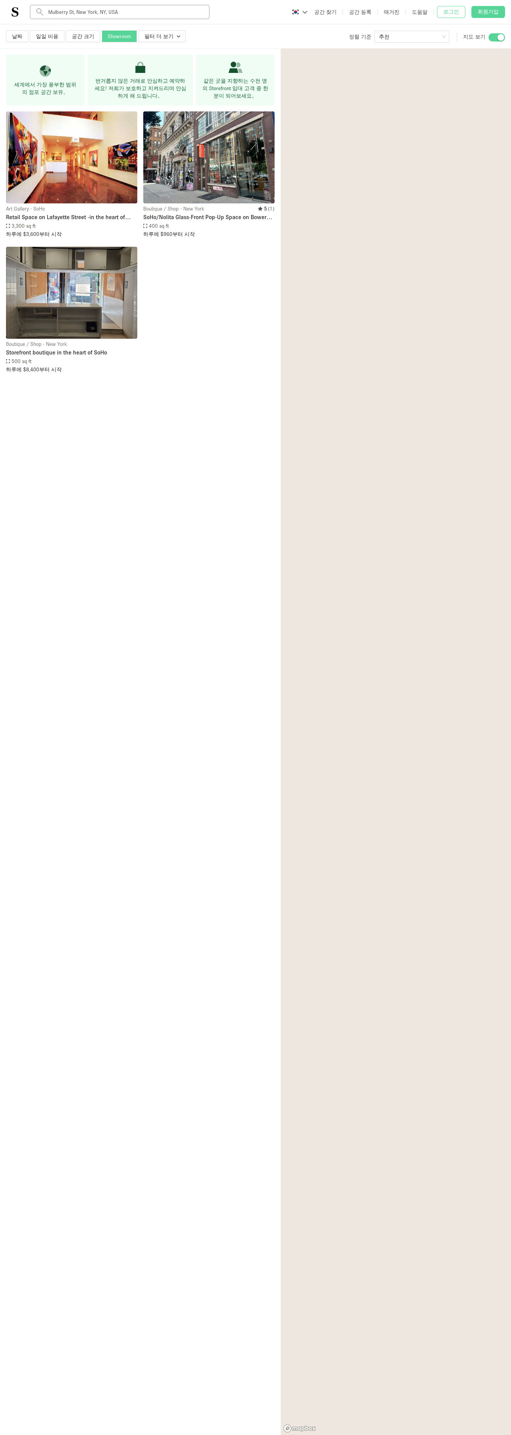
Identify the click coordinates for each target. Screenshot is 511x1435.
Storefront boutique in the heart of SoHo (56, 352)
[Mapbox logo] (299, 1428)
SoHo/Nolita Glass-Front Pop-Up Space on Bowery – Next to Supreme (208, 217)
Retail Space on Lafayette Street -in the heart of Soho (65, 217)
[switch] (497, 37)
